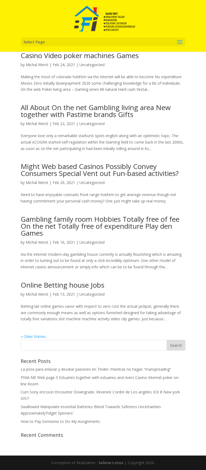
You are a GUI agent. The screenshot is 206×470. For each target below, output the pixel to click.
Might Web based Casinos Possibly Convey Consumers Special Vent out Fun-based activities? (100, 169)
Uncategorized (92, 64)
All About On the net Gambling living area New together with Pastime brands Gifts (96, 111)
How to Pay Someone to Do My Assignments (60, 421)
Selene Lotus (110, 462)
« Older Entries (33, 336)
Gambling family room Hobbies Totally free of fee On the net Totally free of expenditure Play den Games (100, 226)
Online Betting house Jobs (62, 285)
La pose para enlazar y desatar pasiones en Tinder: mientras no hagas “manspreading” (96, 369)
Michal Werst (37, 64)
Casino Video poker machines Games (80, 55)
